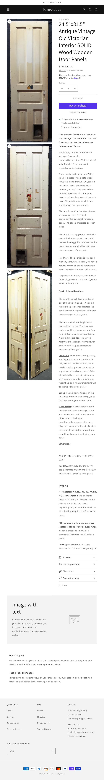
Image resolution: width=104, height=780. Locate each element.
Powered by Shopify (58, 774)
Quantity (62, 83)
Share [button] (64, 585)
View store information (71, 127)
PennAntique (48, 774)
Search (10, 710)
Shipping (62, 70)
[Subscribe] (52, 751)
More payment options (78, 112)
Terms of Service (14, 729)
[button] (8, 9)
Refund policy (13, 723)
